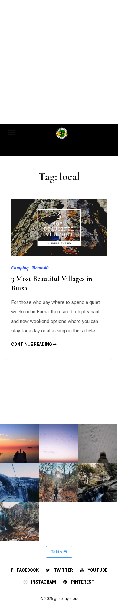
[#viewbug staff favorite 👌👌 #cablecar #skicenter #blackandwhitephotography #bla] (58, 404)
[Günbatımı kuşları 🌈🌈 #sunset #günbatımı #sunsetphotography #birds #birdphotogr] (58, 443)
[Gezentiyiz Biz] (62, 135)
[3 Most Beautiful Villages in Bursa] (59, 254)
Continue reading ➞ (34, 344)
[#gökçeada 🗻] (19, 404)
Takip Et (59, 551)
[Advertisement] (59, 62)
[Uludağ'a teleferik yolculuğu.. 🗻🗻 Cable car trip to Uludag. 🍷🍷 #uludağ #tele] (19, 482)
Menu (14, 132)
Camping (20, 268)
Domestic (40, 268)
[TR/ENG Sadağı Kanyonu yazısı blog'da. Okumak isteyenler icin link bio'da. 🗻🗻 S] (58, 482)
